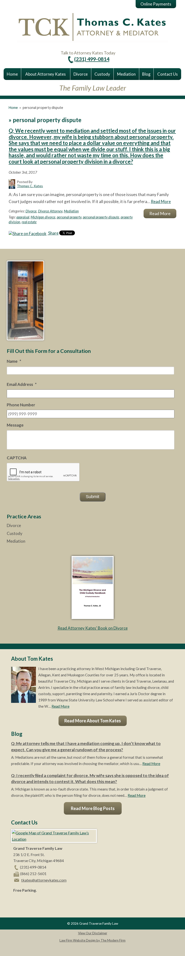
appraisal (22, 217)
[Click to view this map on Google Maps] (54, 839)
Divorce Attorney (50, 211)
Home (12, 74)
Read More (161, 201)
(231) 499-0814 (91, 59)
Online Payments (155, 4)
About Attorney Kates (45, 74)
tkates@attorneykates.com (43, 880)
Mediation (126, 74)
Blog (146, 74)
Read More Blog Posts (93, 808)
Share (53, 233)
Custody (102, 74)
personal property (69, 217)
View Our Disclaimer (92, 933)
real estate (29, 222)
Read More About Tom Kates (92, 720)
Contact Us (167, 74)
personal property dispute (101, 217)
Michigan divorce (43, 217)
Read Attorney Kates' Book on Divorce (93, 628)
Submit (92, 496)
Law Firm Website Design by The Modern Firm (92, 940)
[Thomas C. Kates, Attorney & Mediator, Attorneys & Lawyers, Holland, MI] (25, 901)
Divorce (80, 74)
